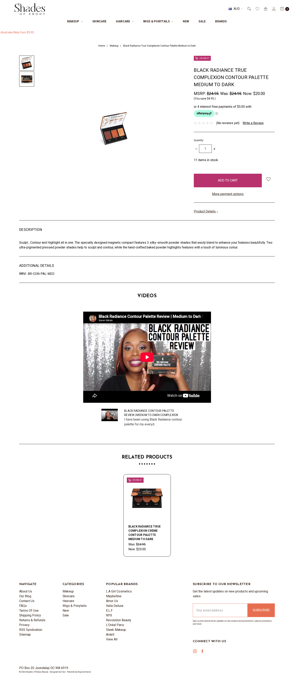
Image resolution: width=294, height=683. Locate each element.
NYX (109, 615)
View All (111, 639)
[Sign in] (273, 8)
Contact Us (26, 601)
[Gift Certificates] (265, 8)
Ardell (110, 634)
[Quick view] (163, 482)
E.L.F (109, 610)
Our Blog (25, 596)
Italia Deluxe (114, 606)
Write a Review (253, 123)
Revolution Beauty (118, 620)
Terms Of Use (29, 610)
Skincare (99, 21)
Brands (221, 21)
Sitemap (25, 634)
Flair (63, 672)
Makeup (73, 21)
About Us (25, 591)
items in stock (206, 160)
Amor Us (112, 601)
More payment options (228, 194)
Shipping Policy (30, 615)
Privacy (24, 625)
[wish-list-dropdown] (268, 179)
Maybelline (113, 596)
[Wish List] (257, 8)
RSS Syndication (30, 630)
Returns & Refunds (32, 620)
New (186, 21)
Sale (202, 21)
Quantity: (199, 140)
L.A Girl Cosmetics (119, 591)
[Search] (249, 8)
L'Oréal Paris (115, 625)
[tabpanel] (147, 515)
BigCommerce (84, 672)
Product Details (205, 211)
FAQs (23, 606)
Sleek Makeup (116, 630)
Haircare (123, 21)
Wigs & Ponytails (156, 21)
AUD (237, 9)
